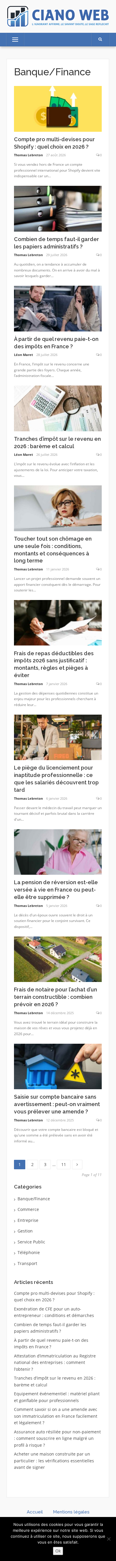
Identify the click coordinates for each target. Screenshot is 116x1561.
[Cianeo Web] (58, 16)
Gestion (25, 1231)
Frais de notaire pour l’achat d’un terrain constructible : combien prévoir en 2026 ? (55, 996)
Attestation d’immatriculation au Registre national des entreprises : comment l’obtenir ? (55, 1362)
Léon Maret (23, 354)
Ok (58, 1551)
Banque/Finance (34, 1198)
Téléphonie (29, 1252)
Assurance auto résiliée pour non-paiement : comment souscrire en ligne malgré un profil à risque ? (57, 1438)
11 (65, 1163)
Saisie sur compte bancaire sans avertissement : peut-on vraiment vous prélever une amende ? (57, 1104)
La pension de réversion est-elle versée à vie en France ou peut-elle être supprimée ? (56, 889)
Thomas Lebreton (28, 155)
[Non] (109, 1539)
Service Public (31, 1242)
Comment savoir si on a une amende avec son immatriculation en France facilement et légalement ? (55, 1415)
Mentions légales (71, 1512)
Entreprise (28, 1220)
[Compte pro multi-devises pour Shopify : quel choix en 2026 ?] (58, 108)
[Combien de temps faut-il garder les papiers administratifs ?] (58, 208)
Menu (12, 39)
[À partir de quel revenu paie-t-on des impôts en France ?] (58, 308)
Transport (27, 1263)
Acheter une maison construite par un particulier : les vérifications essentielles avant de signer (54, 1460)
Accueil (35, 1512)
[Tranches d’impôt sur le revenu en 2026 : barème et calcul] (58, 408)
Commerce (28, 1209)
